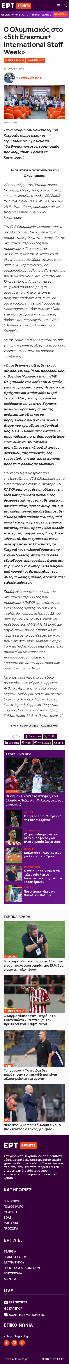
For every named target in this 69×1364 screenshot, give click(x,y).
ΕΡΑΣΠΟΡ (24, 14)
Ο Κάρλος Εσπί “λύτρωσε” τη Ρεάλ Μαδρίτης (42, 818)
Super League (14, 60)
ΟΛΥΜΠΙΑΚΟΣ (35, 60)
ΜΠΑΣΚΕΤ (12, 791)
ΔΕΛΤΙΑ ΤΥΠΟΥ (14, 1262)
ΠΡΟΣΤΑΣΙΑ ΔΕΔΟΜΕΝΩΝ (22, 1268)
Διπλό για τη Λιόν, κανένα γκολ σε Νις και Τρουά (42, 854)
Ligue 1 (28, 848)
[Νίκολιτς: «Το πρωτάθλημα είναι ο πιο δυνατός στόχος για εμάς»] (34, 1103)
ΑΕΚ (7, 1120)
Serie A (28, 887)
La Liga (28, 812)
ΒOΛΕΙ (8, 1217)
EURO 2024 (12, 1201)
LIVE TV (9, 14)
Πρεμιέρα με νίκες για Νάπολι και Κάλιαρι (39, 893)
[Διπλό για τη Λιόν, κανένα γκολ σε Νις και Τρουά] (14, 855)
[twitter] (22, 1343)
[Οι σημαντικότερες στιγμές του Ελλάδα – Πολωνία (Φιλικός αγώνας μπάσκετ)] (34, 775)
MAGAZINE (11, 1223)
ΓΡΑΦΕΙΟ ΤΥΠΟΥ (15, 1257)
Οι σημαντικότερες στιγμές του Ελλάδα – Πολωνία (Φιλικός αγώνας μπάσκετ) (34, 800)
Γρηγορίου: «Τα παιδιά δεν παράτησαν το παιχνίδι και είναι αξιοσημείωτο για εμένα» (30, 1074)
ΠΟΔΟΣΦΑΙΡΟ (14, 1207)
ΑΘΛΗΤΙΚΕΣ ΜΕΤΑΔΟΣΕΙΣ (27, 1315)
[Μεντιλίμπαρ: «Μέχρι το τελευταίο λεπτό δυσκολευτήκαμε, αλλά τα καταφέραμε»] (14, 873)
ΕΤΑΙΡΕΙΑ (10, 1251)
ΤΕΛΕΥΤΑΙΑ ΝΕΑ (18, 754)
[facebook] (7, 1343)
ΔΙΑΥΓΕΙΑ (10, 1279)
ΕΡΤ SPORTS (18, 1302)
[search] (65, 5)
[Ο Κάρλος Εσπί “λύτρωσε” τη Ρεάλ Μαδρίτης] (14, 818)
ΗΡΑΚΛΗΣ (11, 956)
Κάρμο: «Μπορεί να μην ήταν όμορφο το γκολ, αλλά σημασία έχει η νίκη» (42, 838)
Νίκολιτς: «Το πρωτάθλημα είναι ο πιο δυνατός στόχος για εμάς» (32, 1127)
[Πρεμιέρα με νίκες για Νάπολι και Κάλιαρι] (14, 893)
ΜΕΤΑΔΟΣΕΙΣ (43, 14)
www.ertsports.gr (17, 1359)
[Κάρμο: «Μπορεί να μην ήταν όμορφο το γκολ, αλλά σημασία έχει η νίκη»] (14, 837)
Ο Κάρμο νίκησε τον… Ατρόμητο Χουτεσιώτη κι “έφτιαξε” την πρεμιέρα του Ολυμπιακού (30, 1020)
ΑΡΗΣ (8, 1065)
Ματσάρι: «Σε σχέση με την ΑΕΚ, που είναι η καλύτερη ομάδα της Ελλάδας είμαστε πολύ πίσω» (34, 965)
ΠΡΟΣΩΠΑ (11, 1228)
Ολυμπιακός (49, 725)
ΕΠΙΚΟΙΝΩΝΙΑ (13, 1273)
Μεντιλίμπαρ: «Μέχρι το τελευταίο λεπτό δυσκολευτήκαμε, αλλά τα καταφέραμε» (43, 876)
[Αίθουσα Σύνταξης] (9, 77)
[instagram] (14, 1343)
